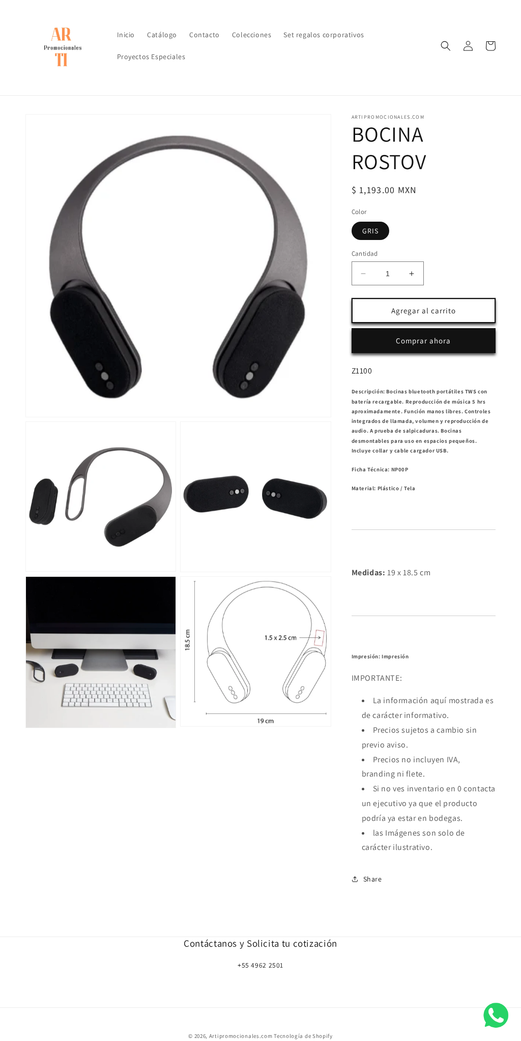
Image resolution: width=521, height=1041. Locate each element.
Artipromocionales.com (241, 1035)
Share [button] (372, 879)
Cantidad (365, 253)
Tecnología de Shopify (303, 1035)
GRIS (370, 230)
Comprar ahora (423, 340)
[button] (446, 46)
